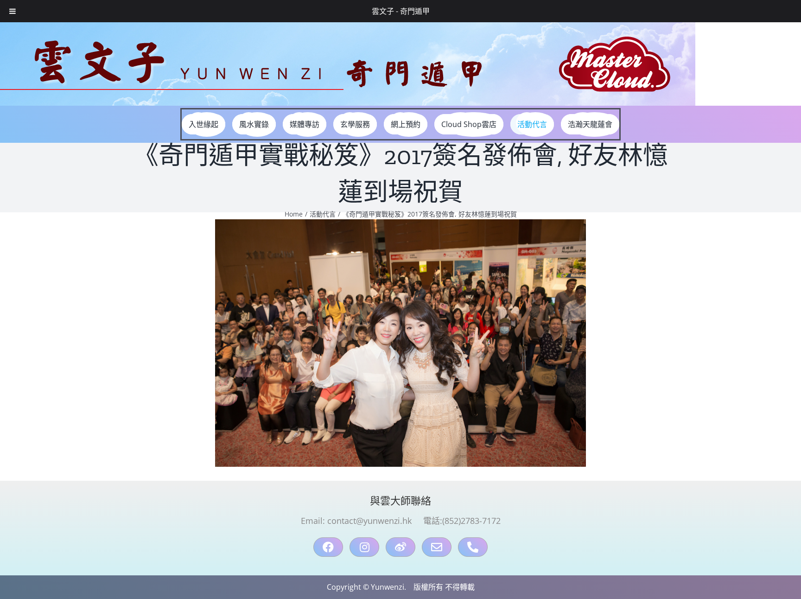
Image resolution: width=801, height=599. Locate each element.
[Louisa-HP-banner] (347, 26)
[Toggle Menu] (12, 11)
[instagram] (364, 547)
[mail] (436, 547)
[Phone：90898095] (473, 547)
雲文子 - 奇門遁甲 (401, 11)
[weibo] (400, 547)
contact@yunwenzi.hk (369, 520)
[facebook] (328, 547)
